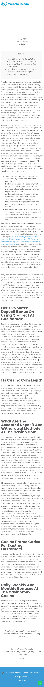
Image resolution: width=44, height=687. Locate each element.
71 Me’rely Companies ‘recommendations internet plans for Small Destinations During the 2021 (22, 634)
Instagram (23, 680)
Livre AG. (25, 677)
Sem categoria (22, 41)
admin (22, 44)
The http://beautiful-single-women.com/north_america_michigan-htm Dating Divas (22, 652)
